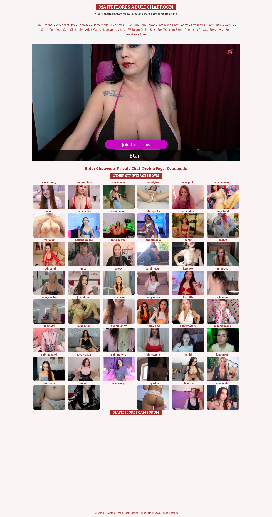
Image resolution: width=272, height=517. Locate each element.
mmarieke (119, 297)
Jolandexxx (84, 297)
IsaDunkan (222, 354)
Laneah (84, 268)
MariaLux (49, 240)
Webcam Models (151, 513)
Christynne (153, 354)
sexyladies (153, 297)
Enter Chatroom (100, 168)
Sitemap (99, 513)
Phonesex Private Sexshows (204, 29)
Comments (177, 168)
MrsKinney (83, 326)
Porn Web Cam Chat (63, 29)
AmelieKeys (119, 383)
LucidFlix (188, 297)
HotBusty (49, 383)
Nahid (188, 354)
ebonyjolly (153, 211)
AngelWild (223, 211)
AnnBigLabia (153, 240)
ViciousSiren (118, 211)
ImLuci (49, 211)
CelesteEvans (222, 182)
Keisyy (119, 268)
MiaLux (223, 240)
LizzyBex (188, 268)
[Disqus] (136, 463)
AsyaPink (188, 182)
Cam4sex (84, 25)
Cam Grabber (44, 25)
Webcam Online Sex (141, 29)
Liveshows (198, 25)
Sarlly (188, 240)
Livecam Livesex (114, 29)
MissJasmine (49, 297)
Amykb (84, 383)
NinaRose (222, 268)
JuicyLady (49, 326)
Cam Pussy (214, 25)
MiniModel (222, 383)
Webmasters (170, 513)
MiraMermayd (222, 326)
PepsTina (153, 383)
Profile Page (153, 168)
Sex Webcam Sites (169, 29)
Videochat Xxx (65, 25)
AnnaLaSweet (119, 240)
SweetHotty (49, 182)
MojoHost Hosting (128, 513)
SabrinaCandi (49, 354)
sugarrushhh (84, 182)
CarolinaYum (153, 268)
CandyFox (153, 182)
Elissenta (223, 297)
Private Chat (128, 168)
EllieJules (188, 211)
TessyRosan (84, 354)
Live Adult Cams (90, 29)
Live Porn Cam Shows (140, 25)
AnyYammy (118, 182)
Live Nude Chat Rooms (173, 25)
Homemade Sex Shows (108, 25)
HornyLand (153, 326)
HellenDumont (84, 240)
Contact (110, 513)
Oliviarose (188, 383)
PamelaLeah (84, 211)
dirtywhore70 (188, 326)
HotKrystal (49, 268)
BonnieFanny (119, 326)
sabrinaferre (118, 354)
